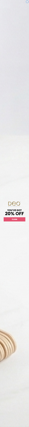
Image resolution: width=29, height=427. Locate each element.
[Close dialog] (27, 2)
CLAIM (14, 219)
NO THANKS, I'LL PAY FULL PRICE (14, 224)
